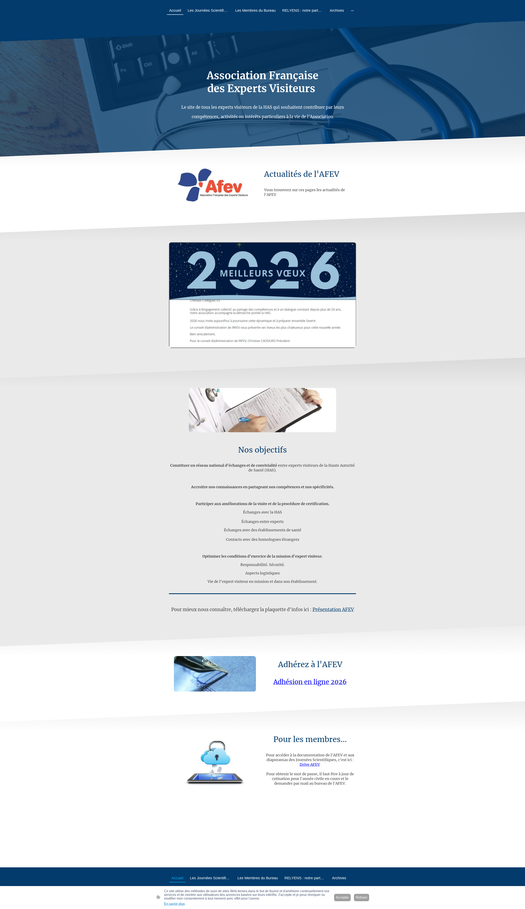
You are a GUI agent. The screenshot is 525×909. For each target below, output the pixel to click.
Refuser (361, 897)
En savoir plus (174, 904)
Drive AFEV (310, 764)
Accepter (342, 897)
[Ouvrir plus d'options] (352, 10)
